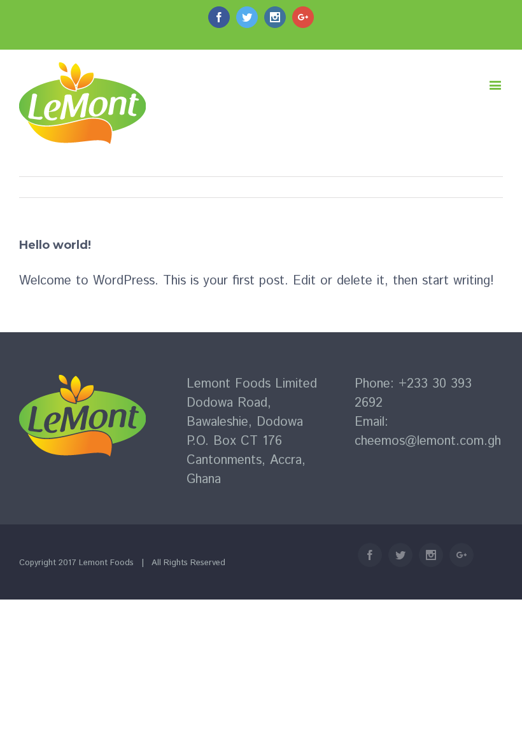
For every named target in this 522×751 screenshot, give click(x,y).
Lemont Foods (106, 563)
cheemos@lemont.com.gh (428, 441)
